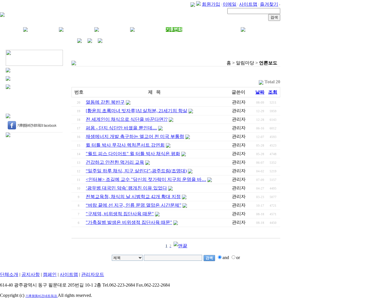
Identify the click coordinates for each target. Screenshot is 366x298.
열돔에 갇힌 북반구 (105, 102)
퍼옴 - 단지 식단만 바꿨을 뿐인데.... (121, 127)
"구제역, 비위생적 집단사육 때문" (120, 213)
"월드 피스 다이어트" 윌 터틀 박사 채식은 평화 (133, 153)
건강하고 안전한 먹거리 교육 (115, 162)
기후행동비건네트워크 (41, 295)
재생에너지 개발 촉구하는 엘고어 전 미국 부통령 (135, 136)
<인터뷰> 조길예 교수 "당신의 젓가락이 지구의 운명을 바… (146, 179)
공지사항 (30, 274)
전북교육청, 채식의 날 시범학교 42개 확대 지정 (133, 196)
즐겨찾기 (269, 4)
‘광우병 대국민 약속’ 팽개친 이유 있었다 (126, 187)
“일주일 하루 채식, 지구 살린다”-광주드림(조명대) (136, 170)
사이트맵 (248, 4)
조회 (272, 92)
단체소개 (9, 274)
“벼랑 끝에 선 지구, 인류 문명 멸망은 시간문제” (133, 205)
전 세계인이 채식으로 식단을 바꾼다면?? (127, 119)
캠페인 (50, 274)
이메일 (229, 4)
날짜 (259, 92)
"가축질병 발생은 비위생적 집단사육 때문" (129, 222)
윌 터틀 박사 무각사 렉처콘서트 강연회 (125, 145)
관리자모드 (92, 274)
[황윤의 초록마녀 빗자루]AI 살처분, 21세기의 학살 (136, 110)
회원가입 (211, 4)
